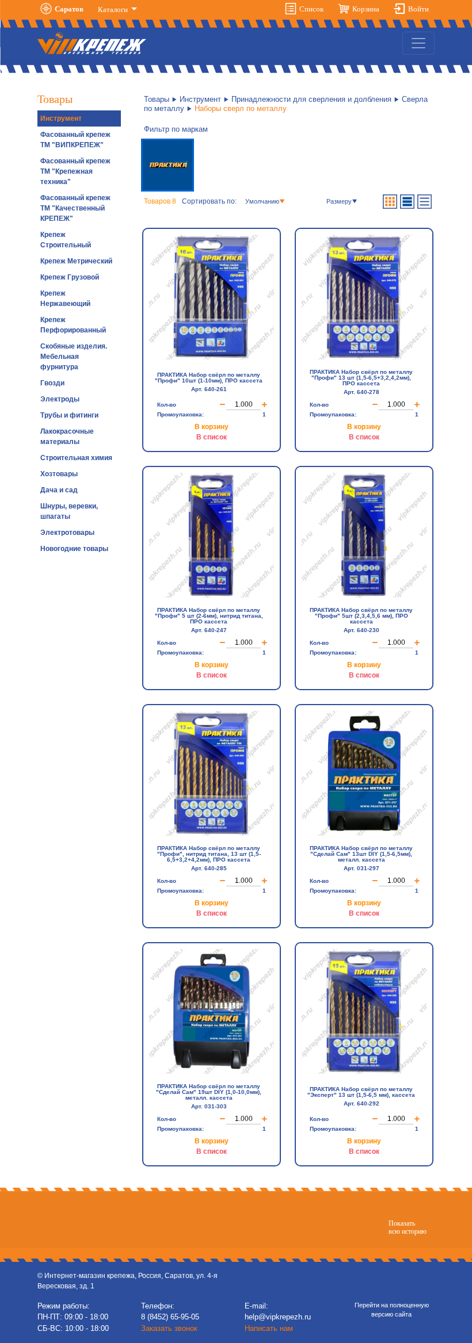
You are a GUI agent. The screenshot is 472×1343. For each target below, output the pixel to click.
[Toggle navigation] (418, 43)
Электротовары (67, 533)
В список (211, 437)
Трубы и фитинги (69, 415)
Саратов (69, 9)
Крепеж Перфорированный (73, 325)
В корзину (212, 427)
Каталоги (114, 9)
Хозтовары (59, 474)
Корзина (365, 9)
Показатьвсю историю (408, 1227)
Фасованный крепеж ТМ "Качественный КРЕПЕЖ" (75, 208)
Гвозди (52, 383)
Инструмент (61, 118)
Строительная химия (76, 458)
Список (311, 9)
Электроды (59, 399)
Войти (418, 9)
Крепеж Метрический (76, 261)
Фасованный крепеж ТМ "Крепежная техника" (75, 171)
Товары (156, 99)
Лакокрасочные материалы (67, 436)
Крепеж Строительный (65, 240)
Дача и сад (59, 490)
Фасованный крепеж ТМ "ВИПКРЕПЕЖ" (75, 140)
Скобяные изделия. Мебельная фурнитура (73, 356)
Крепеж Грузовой (69, 277)
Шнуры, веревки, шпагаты (69, 511)
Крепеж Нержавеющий (65, 298)
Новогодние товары (74, 549)
